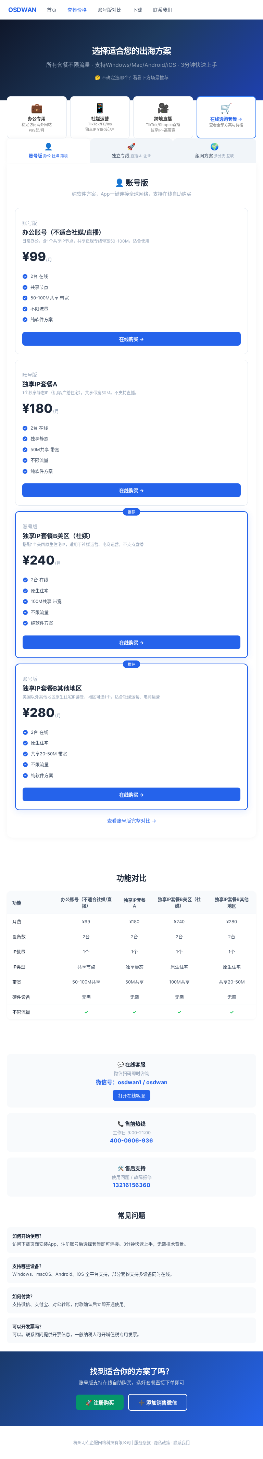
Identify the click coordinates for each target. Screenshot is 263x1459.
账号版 (48, 150)
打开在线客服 (131, 1095)
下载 (137, 10)
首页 (52, 10)
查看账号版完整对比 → (131, 821)
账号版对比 (110, 10)
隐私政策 (162, 1442)
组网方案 (214, 150)
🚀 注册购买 (100, 1402)
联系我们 (162, 10)
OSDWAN (22, 9)
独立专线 (131, 150)
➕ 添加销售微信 (157, 1402)
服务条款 (142, 1442)
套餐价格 (77, 10)
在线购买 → (131, 339)
